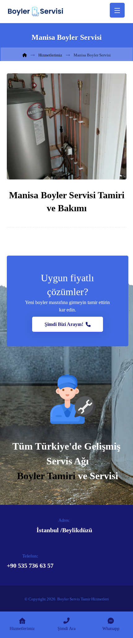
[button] (67, 324)
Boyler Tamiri (46, 475)
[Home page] (24, 55)
